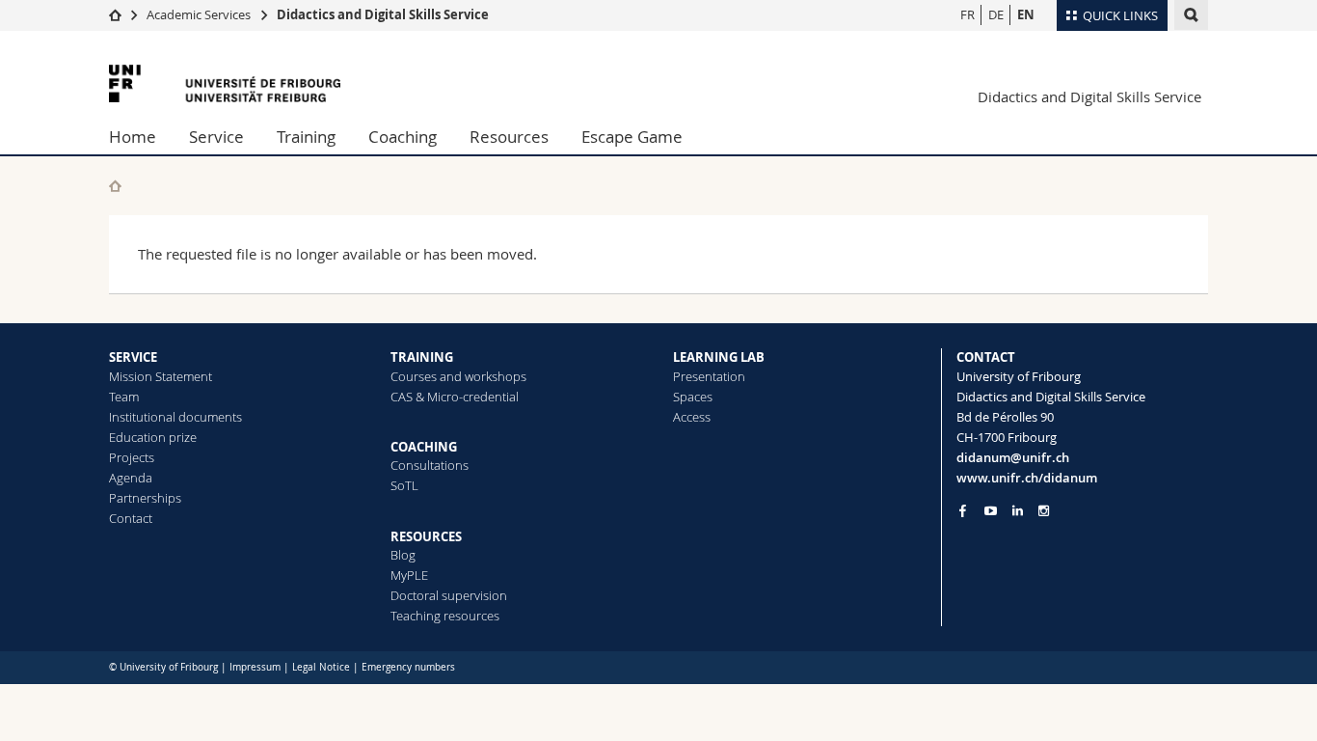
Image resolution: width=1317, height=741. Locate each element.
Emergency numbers (408, 667)
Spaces (692, 396)
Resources (509, 136)
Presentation (709, 376)
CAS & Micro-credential (454, 396)
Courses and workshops (458, 376)
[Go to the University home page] (224, 83)
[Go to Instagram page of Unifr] (1043, 511)
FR (967, 14)
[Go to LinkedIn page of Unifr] (1017, 511)
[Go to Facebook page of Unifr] (962, 510)
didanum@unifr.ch (1012, 457)
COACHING (423, 446)
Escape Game (632, 136)
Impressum (255, 667)
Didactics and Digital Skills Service (383, 14)
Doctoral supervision (448, 595)
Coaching (402, 136)
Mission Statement (160, 376)
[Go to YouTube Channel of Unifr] (990, 511)
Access (692, 416)
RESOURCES (426, 536)
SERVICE (133, 357)
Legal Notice (321, 667)
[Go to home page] (115, 14)
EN (1026, 14)
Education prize (153, 437)
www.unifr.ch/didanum (1026, 477)
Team (124, 396)
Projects (131, 457)
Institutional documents (175, 416)
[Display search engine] (1191, 15)
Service (216, 136)
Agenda (130, 477)
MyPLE (409, 575)
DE (996, 14)
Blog (403, 554)
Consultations (429, 465)
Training (306, 136)
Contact (130, 518)
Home (132, 136)
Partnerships (145, 498)
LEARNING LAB (719, 357)
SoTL (404, 485)
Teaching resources (444, 615)
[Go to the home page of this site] (115, 186)
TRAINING (421, 357)
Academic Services (199, 14)
